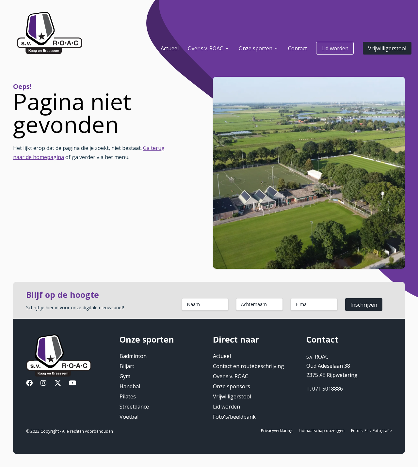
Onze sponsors (231, 386)
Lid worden (334, 48)
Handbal (130, 386)
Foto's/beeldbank (234, 416)
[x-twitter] (58, 383)
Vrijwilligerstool (387, 48)
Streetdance (134, 406)
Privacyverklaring (276, 430)
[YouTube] (72, 383)
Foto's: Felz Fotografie (371, 430)
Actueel (222, 356)
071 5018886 (327, 388)
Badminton (133, 356)
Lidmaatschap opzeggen (322, 430)
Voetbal (129, 416)
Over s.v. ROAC (230, 376)
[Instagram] (43, 383)
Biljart (127, 366)
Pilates (128, 396)
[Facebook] (29, 383)
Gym (125, 376)
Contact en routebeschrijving (248, 366)
